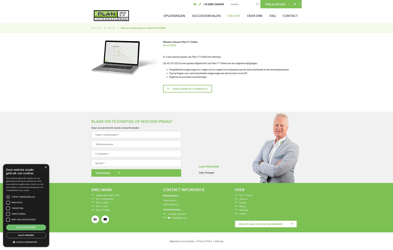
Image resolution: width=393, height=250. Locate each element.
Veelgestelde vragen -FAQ (107, 195)
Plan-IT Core (101, 206)
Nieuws (234, 15)
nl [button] (295, 4)
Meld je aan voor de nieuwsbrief (261, 224)
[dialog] (26, 205)
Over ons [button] (255, 15)
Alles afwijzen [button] (26, 235)
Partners (243, 202)
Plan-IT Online (102, 202)
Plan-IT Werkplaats (105, 199)
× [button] (46, 167)
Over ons (243, 199)
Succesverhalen (206, 15)
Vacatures (243, 210)
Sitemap (219, 241)
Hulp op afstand (275, 4)
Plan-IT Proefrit (103, 210)
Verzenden (103, 172)
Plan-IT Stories (246, 195)
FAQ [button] (272, 15)
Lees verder (24, 190)
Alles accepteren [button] (26, 227)
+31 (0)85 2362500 (177, 214)
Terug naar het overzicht (190, 88)
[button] (26, 242)
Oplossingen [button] (174, 15)
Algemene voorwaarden (181, 241)
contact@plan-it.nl (178, 218)
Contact (290, 15)
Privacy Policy (204, 241)
